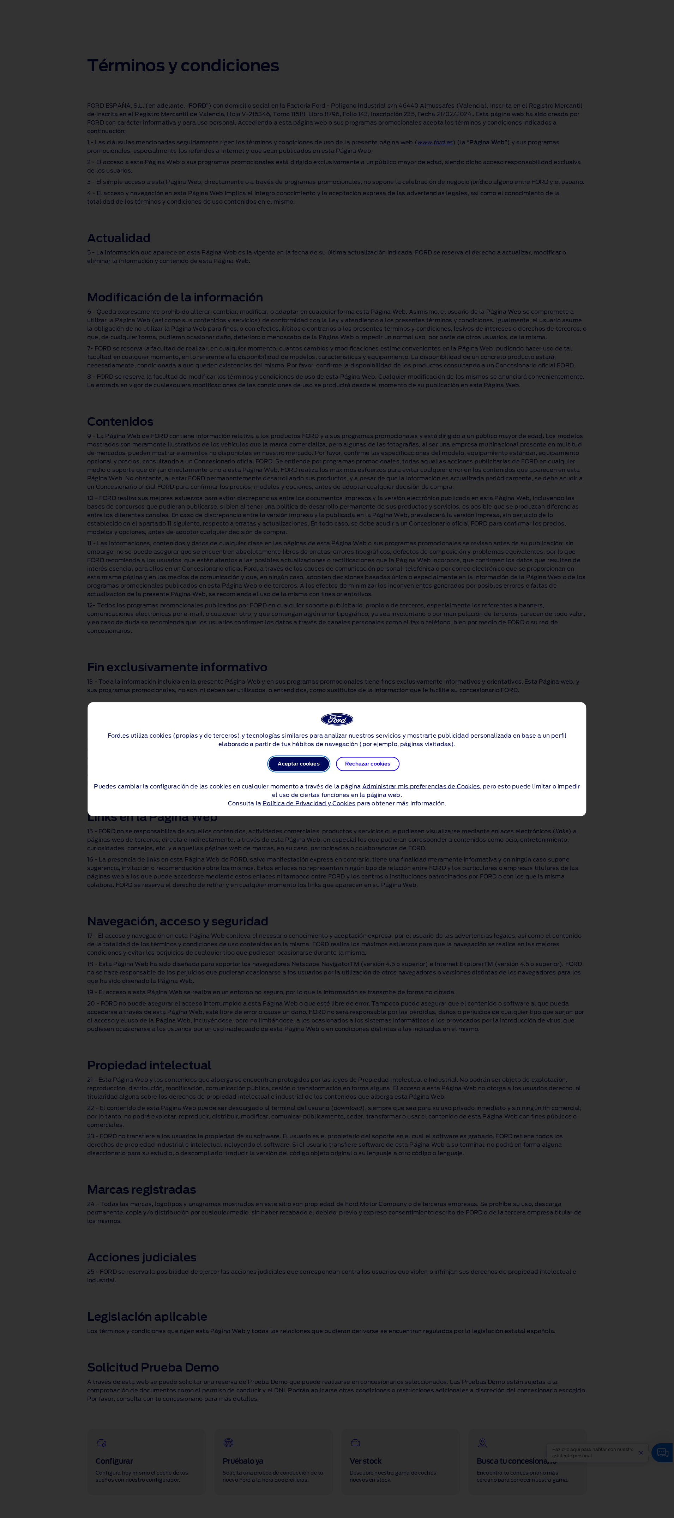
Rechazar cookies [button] (368, 763)
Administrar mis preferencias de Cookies (421, 786)
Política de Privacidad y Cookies (309, 803)
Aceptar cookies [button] (298, 763)
